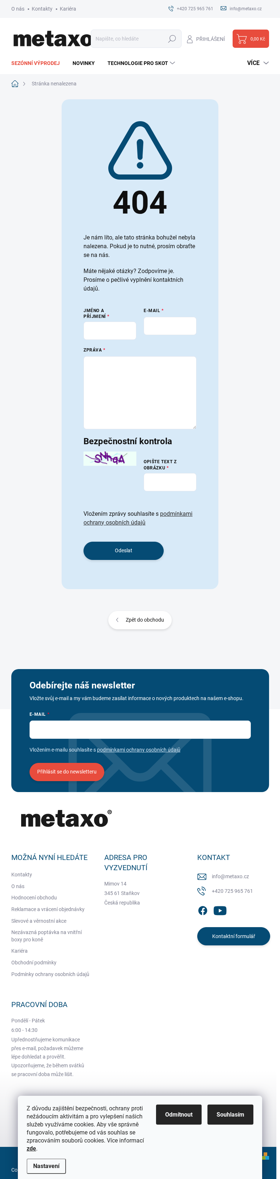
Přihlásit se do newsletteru (67, 772)
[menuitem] (38, 63)
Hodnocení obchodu (34, 897)
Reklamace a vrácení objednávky (48, 909)
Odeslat (123, 550)
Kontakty (42, 9)
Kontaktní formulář (233, 936)
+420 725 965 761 (232, 891)
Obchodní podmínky (34, 962)
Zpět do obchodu (145, 620)
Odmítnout (178, 1114)
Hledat (171, 39)
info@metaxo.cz (230, 876)
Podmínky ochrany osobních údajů (50, 974)
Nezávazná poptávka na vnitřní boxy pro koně (46, 935)
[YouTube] (220, 909)
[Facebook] (202, 909)
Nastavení (46, 1166)
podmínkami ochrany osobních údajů (138, 750)
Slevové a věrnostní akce (38, 921)
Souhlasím (230, 1114)
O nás (17, 9)
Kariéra (68, 9)
